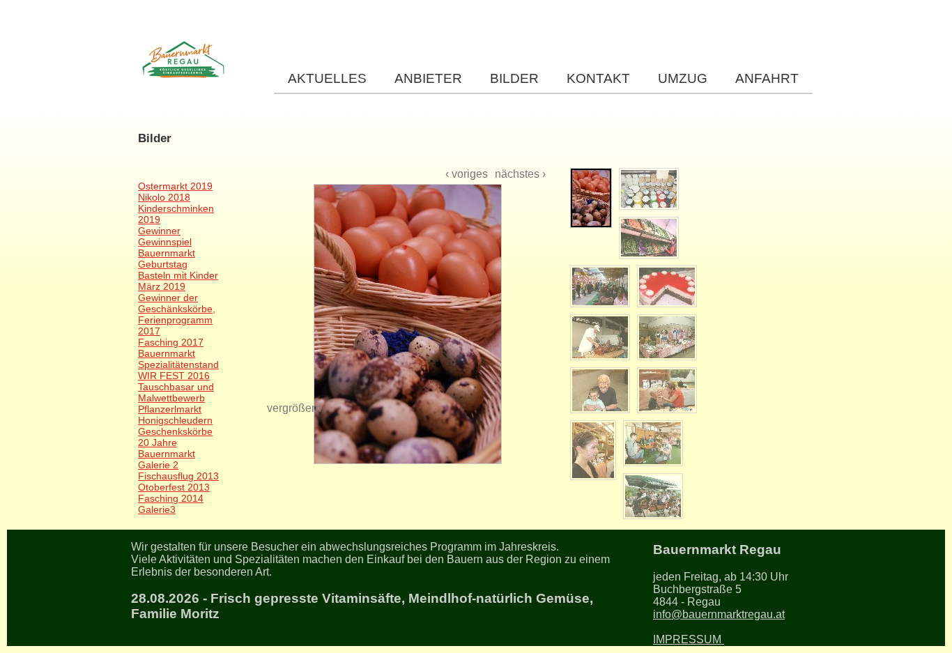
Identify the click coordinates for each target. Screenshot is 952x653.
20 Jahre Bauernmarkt (166, 448)
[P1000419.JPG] (667, 337)
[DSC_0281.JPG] (600, 286)
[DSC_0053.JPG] (406, 285)
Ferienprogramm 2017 (175, 325)
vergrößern (294, 408)
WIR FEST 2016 (174, 375)
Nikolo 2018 (164, 197)
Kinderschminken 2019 (176, 214)
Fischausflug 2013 (178, 476)
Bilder (514, 78)
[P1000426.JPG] (653, 496)
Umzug (682, 78)
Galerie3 (157, 509)
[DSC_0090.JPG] (649, 189)
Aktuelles (327, 78)
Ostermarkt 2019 (175, 186)
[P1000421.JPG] (600, 390)
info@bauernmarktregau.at (719, 614)
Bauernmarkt (166, 353)
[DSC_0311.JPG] (667, 286)
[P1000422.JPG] (667, 390)
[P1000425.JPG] (653, 443)
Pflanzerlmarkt (169, 409)
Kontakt (598, 78)
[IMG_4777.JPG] (600, 337)
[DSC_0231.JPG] (649, 238)
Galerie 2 (158, 464)
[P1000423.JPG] (593, 450)
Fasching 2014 (171, 498)
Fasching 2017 (171, 342)
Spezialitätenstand (178, 364)
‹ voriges (466, 174)
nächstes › (520, 174)
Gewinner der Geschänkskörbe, (176, 303)
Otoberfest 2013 (174, 487)
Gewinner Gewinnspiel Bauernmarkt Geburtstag (166, 247)
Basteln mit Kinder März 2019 (178, 281)
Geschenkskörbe (175, 431)
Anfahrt (767, 78)
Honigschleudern (175, 420)
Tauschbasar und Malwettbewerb (176, 392)
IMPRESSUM (688, 639)
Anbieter (428, 78)
